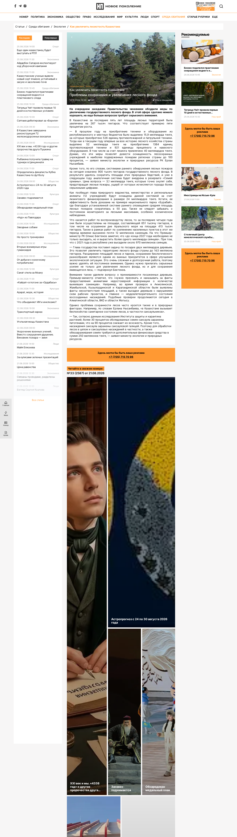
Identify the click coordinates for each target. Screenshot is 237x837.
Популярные (51, 38)
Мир (120, 17)
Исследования (104, 17)
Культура (131, 17)
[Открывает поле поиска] (221, 6)
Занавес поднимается (30, 197)
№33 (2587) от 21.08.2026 (85, 373)
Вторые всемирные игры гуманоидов (31, 248)
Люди (144, 17)
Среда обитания (173, 17)
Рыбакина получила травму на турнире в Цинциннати (35, 161)
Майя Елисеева (26, 347)
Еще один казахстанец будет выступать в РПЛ (34, 52)
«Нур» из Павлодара (29, 217)
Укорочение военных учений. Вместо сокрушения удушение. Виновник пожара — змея (35, 334)
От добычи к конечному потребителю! (31, 261)
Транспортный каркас (30, 311)
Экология (60, 26)
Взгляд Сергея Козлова (30, 389)
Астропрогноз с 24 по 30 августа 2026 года (36, 186)
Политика (38, 17)
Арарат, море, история (30, 292)
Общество (73, 17)
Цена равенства (26, 367)
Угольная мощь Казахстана (33, 321)
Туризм (217, 199)
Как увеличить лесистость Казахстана (95, 26)
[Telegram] (20, 6)
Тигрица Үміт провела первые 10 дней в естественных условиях (36, 109)
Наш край (216, 117)
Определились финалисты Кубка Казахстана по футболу (36, 174)
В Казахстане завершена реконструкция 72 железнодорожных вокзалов (34, 133)
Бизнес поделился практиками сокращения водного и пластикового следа (35, 94)
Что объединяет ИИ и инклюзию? (37, 302)
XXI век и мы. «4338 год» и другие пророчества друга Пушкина (37, 148)
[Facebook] (15, 6)
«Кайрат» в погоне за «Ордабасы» (37, 282)
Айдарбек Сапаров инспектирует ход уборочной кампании (36, 64)
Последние (24, 38)
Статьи (20, 26)
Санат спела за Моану (30, 272)
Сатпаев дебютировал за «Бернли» (37, 120)
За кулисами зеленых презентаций (37, 357)
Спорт (155, 17)
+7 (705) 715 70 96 (121, 356)
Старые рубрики (198, 17)
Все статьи (38, 400)
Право (87, 17)
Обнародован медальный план (35, 207)
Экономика (55, 17)
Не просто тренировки (30, 237)
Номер (23, 17)
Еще (215, 16)
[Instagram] (25, 6)
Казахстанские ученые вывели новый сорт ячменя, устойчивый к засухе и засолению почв (37, 78)
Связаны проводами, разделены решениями (36, 378)
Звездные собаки (27, 227)
